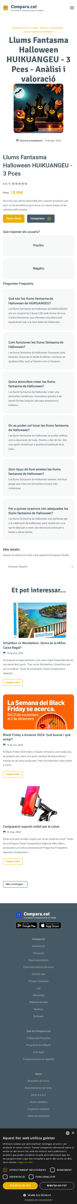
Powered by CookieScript (39, 1200)
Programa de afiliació (38, 1045)
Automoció (38, 946)
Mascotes (38, 995)
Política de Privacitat (38, 1038)
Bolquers (38, 1016)
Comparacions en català (25, 28)
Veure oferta (13, 218)
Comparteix (37, 218)
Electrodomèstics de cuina (38, 967)
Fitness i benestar (38, 981)
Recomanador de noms (38, 1088)
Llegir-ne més (25, 1162)
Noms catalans (38, 1102)
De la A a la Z (38, 1095)
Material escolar (38, 1002)
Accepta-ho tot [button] (20, 1185)
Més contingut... (15, 884)
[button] (38, 1195)
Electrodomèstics (39, 960)
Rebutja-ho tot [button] (57, 1185)
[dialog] (38, 1166)
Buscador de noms (38, 1081)
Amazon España (17, 567)
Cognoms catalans (39, 1109)
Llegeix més (13, 682)
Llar (38, 988)
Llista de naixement (38, 1116)
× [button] (72, 1133)
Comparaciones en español (38, 1059)
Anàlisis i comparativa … (52, 28)
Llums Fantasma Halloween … (39, 31)
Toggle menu (73, 9)
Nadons (38, 1009)
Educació (38, 953)
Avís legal (38, 1052)
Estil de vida (38, 974)
